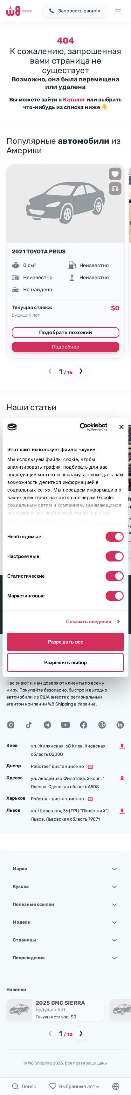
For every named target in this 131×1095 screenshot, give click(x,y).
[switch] (115, 556)
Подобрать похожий (65, 332)
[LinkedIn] (120, 724)
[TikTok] (28, 724)
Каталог (74, 99)
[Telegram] (47, 724)
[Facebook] (83, 724)
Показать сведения (89, 621)
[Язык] (116, 1086)
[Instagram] (10, 724)
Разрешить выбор (65, 662)
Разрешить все (65, 641)
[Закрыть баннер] (121, 427)
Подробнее (65, 347)
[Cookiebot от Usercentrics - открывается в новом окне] (81, 427)
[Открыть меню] (118, 11)
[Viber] (102, 724)
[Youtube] (65, 724)
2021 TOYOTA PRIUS (39, 251)
